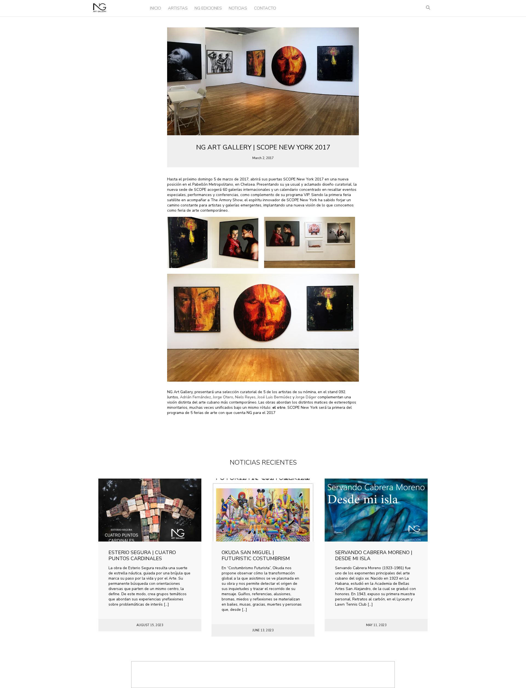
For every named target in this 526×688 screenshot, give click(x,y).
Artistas (178, 8)
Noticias (238, 8)
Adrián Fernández (195, 397)
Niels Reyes (245, 397)
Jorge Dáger (306, 397)
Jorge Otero (223, 397)
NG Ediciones (208, 8)
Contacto (265, 8)
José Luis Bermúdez (274, 397)
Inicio (155, 8)
